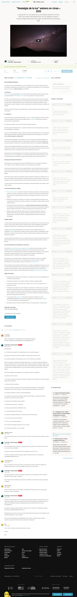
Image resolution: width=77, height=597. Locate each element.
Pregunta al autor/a (10, 317)
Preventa (24, 1)
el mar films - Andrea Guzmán (14, 62)
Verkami (38, 2)
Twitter (8, 300)
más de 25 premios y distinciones (41, 270)
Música (6, 557)
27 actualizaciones (19, 78)
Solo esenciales (57, 594)
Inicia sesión (54, 2)
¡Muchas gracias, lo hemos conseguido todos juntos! (60, 439)
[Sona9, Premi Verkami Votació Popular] (66, 588)
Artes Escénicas (8, 550)
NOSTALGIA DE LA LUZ (19, 95)
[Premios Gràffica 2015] (10, 588)
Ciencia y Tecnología (26, 550)
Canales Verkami (43, 552)
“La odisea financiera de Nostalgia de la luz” (19, 248)
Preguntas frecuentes (9, 568)
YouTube (59, 552)
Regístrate (61, 2)
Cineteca (14, 154)
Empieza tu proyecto (16, 1)
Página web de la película (12, 192)
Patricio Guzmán (7, 94)
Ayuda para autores (26, 568)
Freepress (12, 231)
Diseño (6, 554)
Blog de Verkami (43, 549)
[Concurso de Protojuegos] (45, 588)
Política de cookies (26, 595)
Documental (34, 62)
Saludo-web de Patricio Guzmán (61, 393)
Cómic (23, 552)
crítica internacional (34, 261)
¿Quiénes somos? (43, 554)
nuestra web (19, 297)
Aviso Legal (65, 576)
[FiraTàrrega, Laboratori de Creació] (56, 588)
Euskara (44, 77)
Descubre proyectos (6, 1)
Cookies (71, 576)
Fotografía (6, 555)
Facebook (44, 298)
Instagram (59, 554)
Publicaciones (25, 557)
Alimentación (7, 549)
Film (23, 554)
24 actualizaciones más (68, 458)
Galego (48, 77)
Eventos (39, 62)
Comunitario (7, 552)
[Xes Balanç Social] (21, 588)
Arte (23, 549)
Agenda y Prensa (43, 550)
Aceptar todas (68, 594)
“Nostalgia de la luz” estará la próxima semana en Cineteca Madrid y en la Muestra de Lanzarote (61, 413)
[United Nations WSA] (31, 588)
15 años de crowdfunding (45, 555)
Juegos (23, 555)
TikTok (58, 555)
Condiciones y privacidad (55, 576)
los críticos (32, 119)
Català (42, 77)
